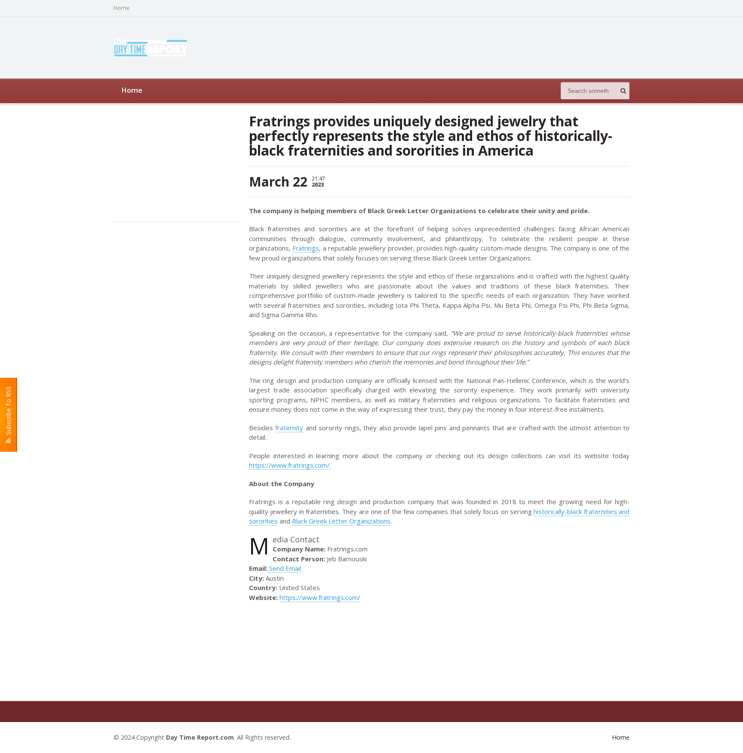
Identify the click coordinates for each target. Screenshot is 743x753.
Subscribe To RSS (8, 412)
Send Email (285, 568)
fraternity (289, 427)
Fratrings (305, 248)
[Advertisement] (472, 46)
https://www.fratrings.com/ (289, 465)
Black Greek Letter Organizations (341, 521)
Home (122, 8)
